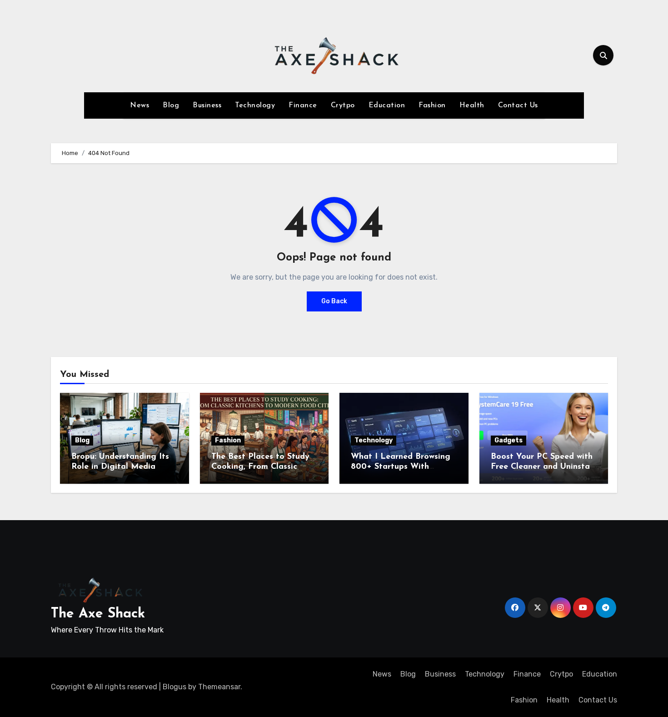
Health (471, 105)
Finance (303, 105)
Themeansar (219, 686)
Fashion (432, 105)
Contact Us (518, 105)
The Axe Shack (98, 614)
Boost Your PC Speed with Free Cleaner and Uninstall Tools (542, 467)
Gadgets (508, 440)
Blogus (174, 686)
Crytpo (343, 105)
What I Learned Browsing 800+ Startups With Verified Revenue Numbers (402, 467)
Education (387, 105)
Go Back (334, 301)
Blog (171, 105)
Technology (255, 105)
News (139, 105)
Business (207, 105)
